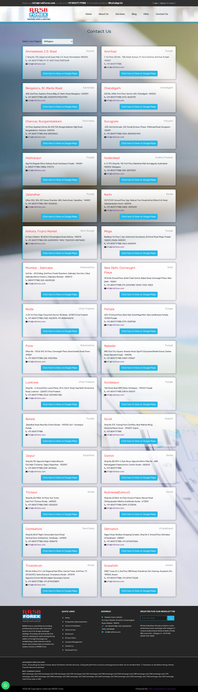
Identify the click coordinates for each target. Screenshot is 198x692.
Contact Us (162, 14)
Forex (24, 665)
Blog (135, 14)
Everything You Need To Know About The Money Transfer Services (54, 665)
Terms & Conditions (72, 626)
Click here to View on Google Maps (60, 73)
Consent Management (73, 642)
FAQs (147, 14)
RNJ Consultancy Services (162, 689)
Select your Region (31, 41)
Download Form (71, 650)
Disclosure (69, 634)
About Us (104, 14)
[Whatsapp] (5, 685)
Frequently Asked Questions (76, 622)
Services (121, 14)
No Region (171, 3)
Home (89, 14)
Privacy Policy (70, 638)
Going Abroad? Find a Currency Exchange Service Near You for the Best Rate (111, 665)
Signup (163, 3)
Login (155, 3)
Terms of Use (70, 630)
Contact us (69, 646)
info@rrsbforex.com (44, 3)
